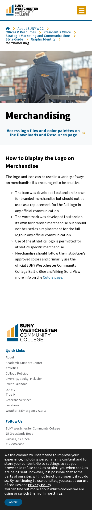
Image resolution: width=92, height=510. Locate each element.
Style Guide (14, 39)
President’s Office (57, 32)
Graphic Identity (43, 39)
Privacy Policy (39, 485)
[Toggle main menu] (81, 10)
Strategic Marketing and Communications (38, 36)
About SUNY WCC (30, 29)
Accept (13, 502)
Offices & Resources (21, 32)
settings (55, 493)
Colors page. (53, 277)
